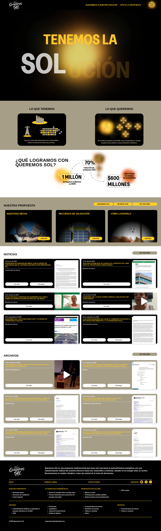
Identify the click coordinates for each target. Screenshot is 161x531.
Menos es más (90, 492)
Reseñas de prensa (92, 509)
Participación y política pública (96, 495)
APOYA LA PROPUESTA (130, 5)
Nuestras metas (18, 492)
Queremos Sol (19, 521)
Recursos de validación (21, 495)
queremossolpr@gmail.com (55, 521)
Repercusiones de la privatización (97, 497)
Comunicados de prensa (93, 506)
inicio (11, 482)
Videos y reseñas (91, 511)
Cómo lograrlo (18, 497)
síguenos (135, 482)
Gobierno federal (55, 513)
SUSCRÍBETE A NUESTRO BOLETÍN (101, 5)
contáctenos (94, 482)
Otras (87, 513)
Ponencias (52, 506)
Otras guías (125, 490)
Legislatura (53, 509)
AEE (14, 513)
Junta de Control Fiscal (57, 511)
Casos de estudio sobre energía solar (62, 492)
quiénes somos (50, 482)
